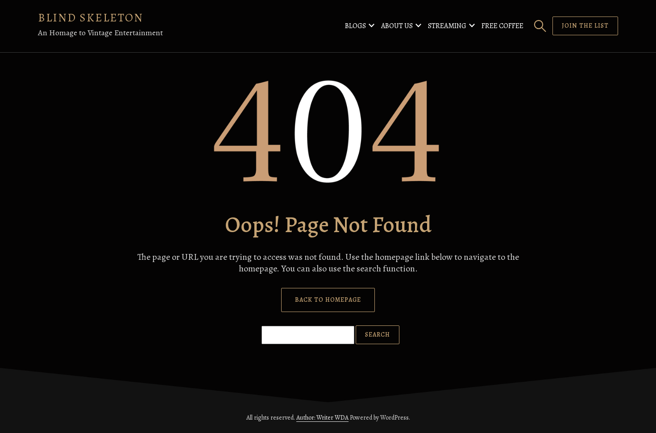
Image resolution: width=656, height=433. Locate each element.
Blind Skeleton (90, 17)
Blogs (355, 26)
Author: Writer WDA (322, 417)
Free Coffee (502, 26)
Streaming (447, 26)
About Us (397, 26)
